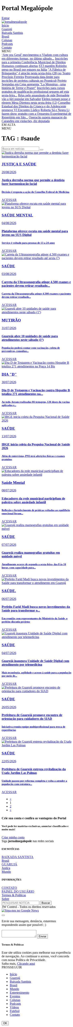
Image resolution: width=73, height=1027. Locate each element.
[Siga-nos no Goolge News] (20, 910)
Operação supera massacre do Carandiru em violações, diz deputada (34, 119)
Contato (7, 47)
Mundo (6, 871)
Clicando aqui (26, 963)
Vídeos (14, 1007)
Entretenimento (19, 992)
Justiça (6, 868)
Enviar (42, 936)
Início (5, 25)
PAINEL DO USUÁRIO (18, 891)
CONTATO (9, 888)
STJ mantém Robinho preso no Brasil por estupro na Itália (34, 67)
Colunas (7, 40)
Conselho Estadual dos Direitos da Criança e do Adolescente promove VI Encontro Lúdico (36, 106)
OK (5, 1023)
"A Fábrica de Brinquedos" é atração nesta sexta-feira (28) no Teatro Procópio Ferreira (36, 73)
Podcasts (7, 44)
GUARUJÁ (9, 864)
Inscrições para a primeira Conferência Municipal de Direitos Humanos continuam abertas (35, 62)
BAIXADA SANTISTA (17, 857)
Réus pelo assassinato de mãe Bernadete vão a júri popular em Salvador (35, 97)
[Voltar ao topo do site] (3, 915)
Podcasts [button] (15, 1003)
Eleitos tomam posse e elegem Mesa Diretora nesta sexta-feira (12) (36, 100)
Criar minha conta (13, 837)
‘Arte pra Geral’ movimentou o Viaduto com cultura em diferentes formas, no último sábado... (35, 56)
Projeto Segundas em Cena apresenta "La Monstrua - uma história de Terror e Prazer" (34, 84)
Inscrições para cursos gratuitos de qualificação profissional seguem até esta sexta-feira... (35, 91)
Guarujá (7, 29)
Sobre (5, 899)
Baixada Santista (12, 33)
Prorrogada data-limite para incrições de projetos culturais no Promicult (30, 78)
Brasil (5, 36)
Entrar (6, 18)
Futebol (14, 1011)
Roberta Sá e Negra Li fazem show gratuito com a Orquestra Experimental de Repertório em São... (36, 113)
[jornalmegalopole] (14, 21)
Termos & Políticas (14, 895)
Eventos (15, 996)
